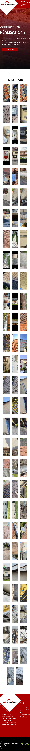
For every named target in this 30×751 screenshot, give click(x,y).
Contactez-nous (15, 744)
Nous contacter (10, 49)
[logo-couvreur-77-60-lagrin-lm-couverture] (7, 6)
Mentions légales (7, 744)
